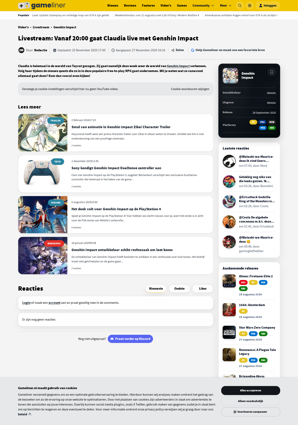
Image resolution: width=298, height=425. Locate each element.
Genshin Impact (64, 27)
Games (182, 5)
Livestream (41, 27)
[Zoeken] (240, 5)
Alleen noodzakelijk (250, 401)
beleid (22, 414)
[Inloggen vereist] (272, 72)
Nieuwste (156, 288)
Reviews (130, 5)
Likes (202, 288)
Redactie (40, 50)
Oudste (179, 288)
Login (26, 302)
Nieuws (112, 5)
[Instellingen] (250, 5)
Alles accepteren (250, 390)
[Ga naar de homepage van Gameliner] (42, 5)
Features (148, 5)
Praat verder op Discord (132, 339)
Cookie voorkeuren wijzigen (190, 89)
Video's (166, 5)
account (54, 302)
